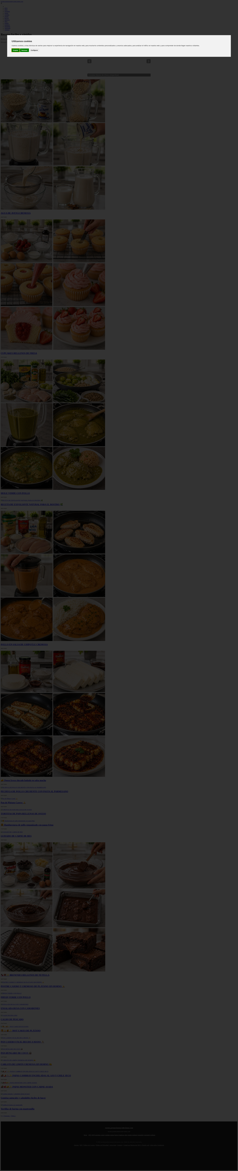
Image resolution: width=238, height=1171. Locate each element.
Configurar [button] (34, 50)
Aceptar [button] (15, 50)
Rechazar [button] (24, 50)
